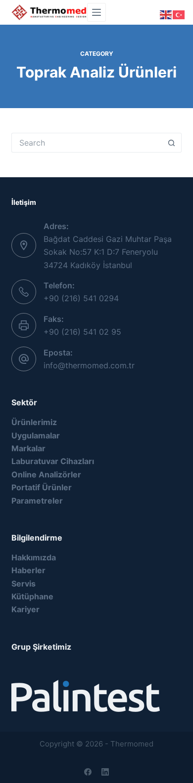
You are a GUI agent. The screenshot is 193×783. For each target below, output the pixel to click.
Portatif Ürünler (41, 487)
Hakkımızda (33, 557)
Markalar (28, 448)
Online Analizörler (46, 474)
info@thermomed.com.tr (89, 365)
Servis (23, 583)
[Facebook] (88, 772)
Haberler (28, 570)
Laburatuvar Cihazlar (51, 461)
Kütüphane (32, 596)
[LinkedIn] (105, 772)
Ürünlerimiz (35, 422)
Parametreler (37, 501)
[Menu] (96, 12)
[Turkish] (179, 14)
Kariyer (25, 609)
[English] (166, 14)
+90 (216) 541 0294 (81, 298)
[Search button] (172, 143)
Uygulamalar (35, 435)
